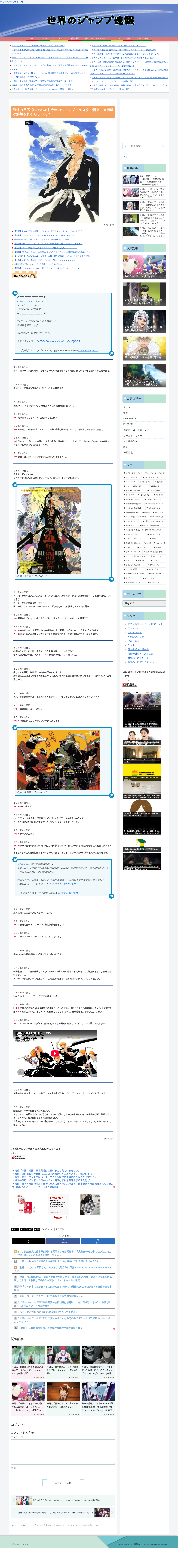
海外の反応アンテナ (138, 658)
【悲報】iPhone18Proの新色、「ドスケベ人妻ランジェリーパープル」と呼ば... (48, 231)
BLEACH (61, 1229)
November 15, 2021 (67, 893)
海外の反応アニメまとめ (141, 653)
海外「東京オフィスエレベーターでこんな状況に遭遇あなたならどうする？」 (126, 54)
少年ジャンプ (49, 1229)
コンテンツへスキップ (11, 2)
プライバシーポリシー (21, 1544)
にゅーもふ (133, 641)
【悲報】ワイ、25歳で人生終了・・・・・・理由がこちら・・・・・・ (45, 248)
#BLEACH (24, 863)
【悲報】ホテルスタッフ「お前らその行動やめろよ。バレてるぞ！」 (44, 235)
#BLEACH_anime (47, 341)
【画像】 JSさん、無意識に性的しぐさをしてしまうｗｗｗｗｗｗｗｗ (45, 260)
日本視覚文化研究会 (138, 649)
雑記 (38, 1229)
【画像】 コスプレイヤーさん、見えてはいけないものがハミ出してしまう (46, 268)
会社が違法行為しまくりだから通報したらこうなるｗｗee (39, 264)
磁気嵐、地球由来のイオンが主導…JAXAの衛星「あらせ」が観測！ (41, 85)
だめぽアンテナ (136, 637)
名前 (13, 1468)
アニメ (16, 1229)
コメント (17, 1437)
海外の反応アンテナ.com (141, 662)
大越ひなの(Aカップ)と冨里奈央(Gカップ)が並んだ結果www (38, 45)
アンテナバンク (136, 628)
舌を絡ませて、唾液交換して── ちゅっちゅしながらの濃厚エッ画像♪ (42, 89)
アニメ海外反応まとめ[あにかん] (145, 624)
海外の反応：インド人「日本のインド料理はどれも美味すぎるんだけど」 (124, 58)
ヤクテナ (132, 645)
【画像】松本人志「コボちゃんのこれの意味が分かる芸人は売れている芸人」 (48, 244)
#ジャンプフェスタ (27, 301)
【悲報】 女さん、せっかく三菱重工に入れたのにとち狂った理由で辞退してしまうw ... (52, 252)
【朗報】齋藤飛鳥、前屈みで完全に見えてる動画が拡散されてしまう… (43, 81)
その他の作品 (27, 1229)
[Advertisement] (144, 119)
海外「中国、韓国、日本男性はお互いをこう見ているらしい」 (119, 45)
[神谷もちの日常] (24, 276)
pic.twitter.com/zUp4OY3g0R (61, 883)
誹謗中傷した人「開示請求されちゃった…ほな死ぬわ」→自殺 (41, 239)
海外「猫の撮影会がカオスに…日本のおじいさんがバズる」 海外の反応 (124, 50)
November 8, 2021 (88, 350)
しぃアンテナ (135, 632)
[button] (163, 146)
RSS (124, 156)
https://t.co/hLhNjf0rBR (68, 341)
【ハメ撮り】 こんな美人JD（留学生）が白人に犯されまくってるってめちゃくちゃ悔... (52, 256)
